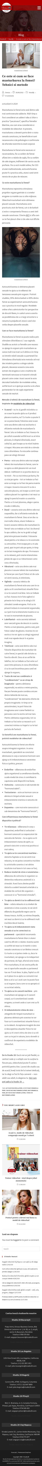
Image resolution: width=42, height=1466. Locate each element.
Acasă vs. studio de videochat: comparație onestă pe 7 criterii (21, 1134)
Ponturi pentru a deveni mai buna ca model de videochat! (21, 1219)
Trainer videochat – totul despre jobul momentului (21, 1179)
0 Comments (9, 96)
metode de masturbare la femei (16, 1093)
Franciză (13, 1452)
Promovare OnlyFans (24, 1452)
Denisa (7, 92)
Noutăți (31, 92)
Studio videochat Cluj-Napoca (21, 1444)
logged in (17, 1240)
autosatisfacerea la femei (14, 1088)
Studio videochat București (21, 1342)
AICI (27, 215)
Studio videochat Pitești (21, 1416)
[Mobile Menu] (39, 8)
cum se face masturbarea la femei (16, 1090)
